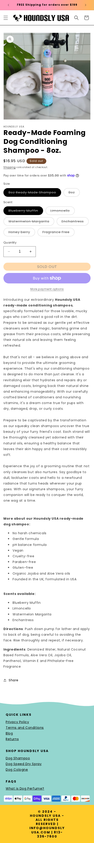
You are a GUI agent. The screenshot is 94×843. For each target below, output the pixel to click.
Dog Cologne (17, 769)
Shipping (9, 167)
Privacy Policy (17, 722)
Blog (9, 733)
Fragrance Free (58, 233)
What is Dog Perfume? (25, 788)
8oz (74, 193)
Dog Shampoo (18, 758)
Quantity (9, 242)
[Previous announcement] (8, 5)
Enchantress (75, 222)
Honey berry (21, 233)
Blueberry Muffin (25, 211)
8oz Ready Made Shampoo (34, 193)
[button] (6, 18)
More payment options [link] (47, 289)
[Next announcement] (86, 5)
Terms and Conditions (25, 727)
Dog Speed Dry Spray (24, 764)
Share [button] (13, 680)
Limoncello (62, 211)
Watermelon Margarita (31, 222)
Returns (12, 739)
